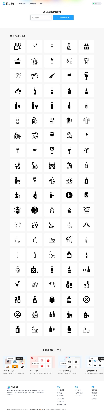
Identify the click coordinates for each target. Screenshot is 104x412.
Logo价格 (78, 390)
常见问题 (94, 390)
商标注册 (59, 393)
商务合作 (94, 396)
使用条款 (58, 409)
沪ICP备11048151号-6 (35, 409)
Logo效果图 (60, 399)
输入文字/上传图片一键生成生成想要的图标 (14, 373)
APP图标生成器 (8, 371)
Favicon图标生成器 (65, 371)
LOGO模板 (33, 4)
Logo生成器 (60, 390)
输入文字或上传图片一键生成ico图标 (67, 373)
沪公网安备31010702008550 (48, 409)
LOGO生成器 (22, 4)
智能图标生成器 (64, 17)
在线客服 (94, 393)
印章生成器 (34, 371)
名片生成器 (60, 402)
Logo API (77, 396)
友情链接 (94, 399)
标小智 (8, 409)
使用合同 (64, 409)
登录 (98, 3)
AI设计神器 (60, 396)
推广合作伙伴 (79, 393)
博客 (41, 4)
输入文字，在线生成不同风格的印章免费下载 (41, 373)
